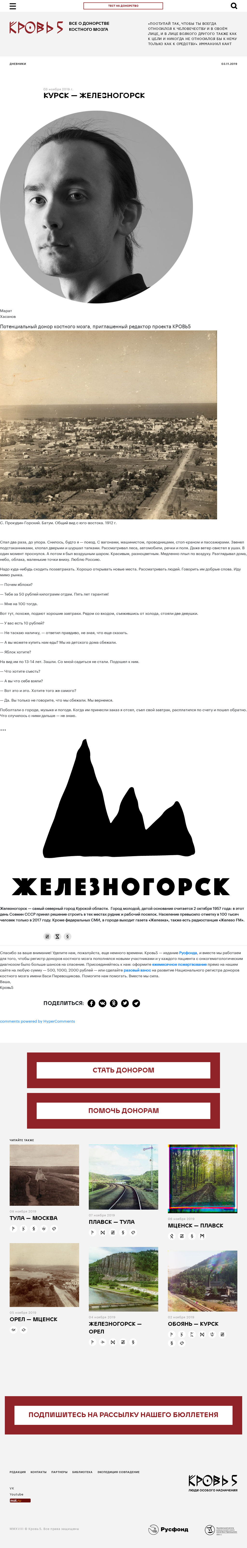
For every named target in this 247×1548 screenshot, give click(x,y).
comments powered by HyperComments (37, 1021)
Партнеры (59, 1472)
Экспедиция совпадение (118, 1472)
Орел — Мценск (33, 1320)
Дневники (18, 63)
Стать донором (123, 1070)
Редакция (18, 1472)
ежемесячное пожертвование (179, 964)
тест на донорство (123, 6)
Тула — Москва (33, 1218)
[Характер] (103, 1232)
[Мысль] (202, 1236)
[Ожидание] (57, 936)
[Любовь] (54, 1229)
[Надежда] (13, 1229)
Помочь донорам (123, 1111)
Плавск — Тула (112, 1222)
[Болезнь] (172, 1236)
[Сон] (47, 936)
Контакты (39, 1472)
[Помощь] (192, 1334)
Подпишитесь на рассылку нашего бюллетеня (123, 1415)
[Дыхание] (44, 1229)
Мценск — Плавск (195, 1226)
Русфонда (188, 952)
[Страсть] (212, 1334)
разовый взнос (137, 969)
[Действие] (103, 1342)
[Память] (67, 936)
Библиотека (82, 1472)
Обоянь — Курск (193, 1324)
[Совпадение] (13, 1330)
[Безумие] (23, 1229)
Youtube (17, 1493)
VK (12, 1487)
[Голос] (23, 1330)
